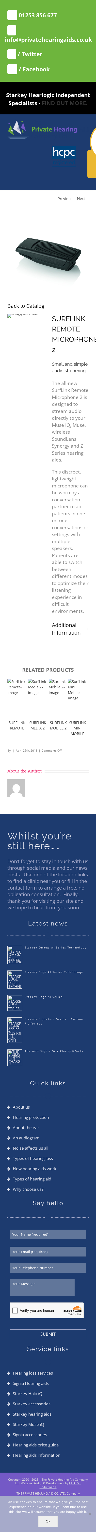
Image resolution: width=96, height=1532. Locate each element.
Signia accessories (30, 1434)
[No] (89, 1513)
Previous (65, 198)
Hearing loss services (33, 1373)
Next (81, 198)
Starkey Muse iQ (28, 1424)
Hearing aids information (36, 1455)
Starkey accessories (31, 1404)
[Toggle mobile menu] (87, 142)
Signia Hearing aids (31, 1383)
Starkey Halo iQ (27, 1393)
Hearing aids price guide (36, 1445)
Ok (48, 1521)
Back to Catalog (25, 305)
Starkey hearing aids (32, 1414)
